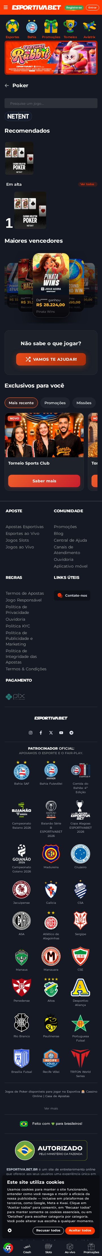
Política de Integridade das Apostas (21, 656)
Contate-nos (76, 595)
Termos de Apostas (25, 593)
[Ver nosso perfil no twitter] (51, 732)
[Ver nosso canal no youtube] (61, 732)
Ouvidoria (15, 619)
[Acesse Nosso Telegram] (71, 732)
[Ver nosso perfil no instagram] (30, 732)
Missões (84, 403)
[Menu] (5, 7)
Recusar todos (48, 1230)
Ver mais (51, 1108)
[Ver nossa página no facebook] (40, 732)
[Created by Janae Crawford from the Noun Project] (9, 1231)
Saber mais (44, 480)
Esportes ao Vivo (22, 533)
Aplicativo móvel (71, 566)
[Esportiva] (36, 7)
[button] (19, 158)
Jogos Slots (17, 540)
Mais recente (21, 403)
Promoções (55, 403)
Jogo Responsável (24, 600)
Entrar (92, 7)
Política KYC (18, 626)
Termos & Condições (26, 668)
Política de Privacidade (17, 609)
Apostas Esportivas (25, 526)
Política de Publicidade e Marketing (19, 638)
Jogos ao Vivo (20, 547)
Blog (58, 533)
